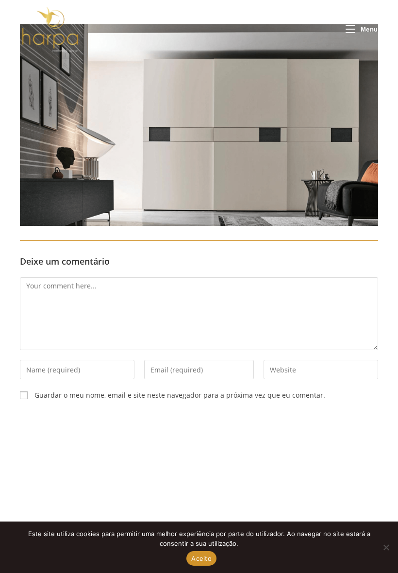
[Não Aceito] (386, 547)
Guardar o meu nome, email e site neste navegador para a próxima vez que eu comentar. (179, 395)
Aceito (201, 558)
